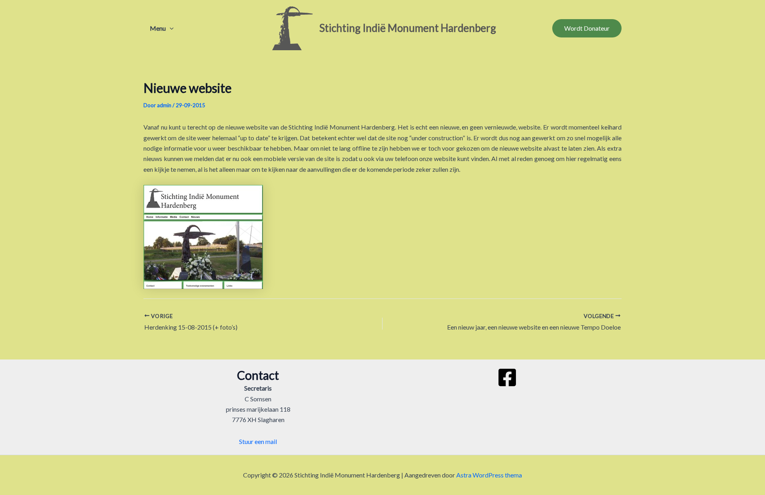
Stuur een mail (258, 441)
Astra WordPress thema (489, 475)
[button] (170, 28)
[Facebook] (507, 377)
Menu (158, 28)
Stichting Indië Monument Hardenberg (407, 28)
